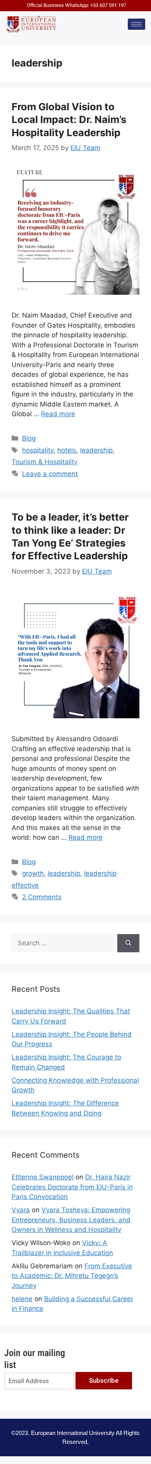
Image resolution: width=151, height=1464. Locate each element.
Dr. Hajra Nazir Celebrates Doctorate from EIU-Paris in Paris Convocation (72, 1187)
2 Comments (42, 897)
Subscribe (103, 1380)
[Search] (128, 943)
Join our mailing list (34, 1359)
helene (22, 1299)
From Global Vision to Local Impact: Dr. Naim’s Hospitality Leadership (69, 119)
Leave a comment (50, 474)
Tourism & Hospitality (44, 462)
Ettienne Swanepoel (43, 1177)
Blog (29, 438)
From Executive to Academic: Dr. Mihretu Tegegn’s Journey (72, 1276)
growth (33, 873)
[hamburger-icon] (136, 24)
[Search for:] (64, 943)
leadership (96, 450)
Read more (58, 414)
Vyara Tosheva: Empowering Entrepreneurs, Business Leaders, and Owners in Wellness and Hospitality (71, 1219)
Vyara (21, 1210)
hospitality (37, 450)
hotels (66, 450)
